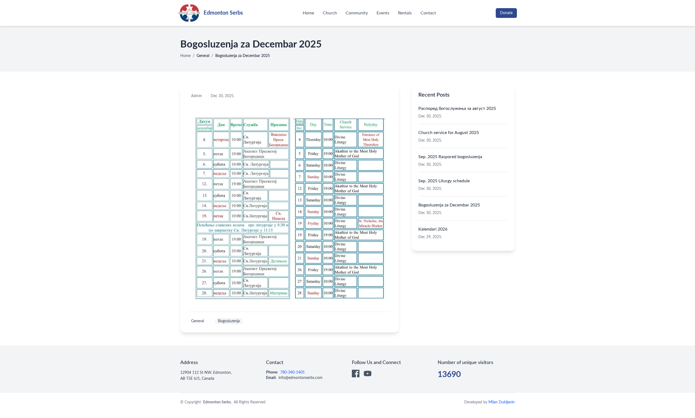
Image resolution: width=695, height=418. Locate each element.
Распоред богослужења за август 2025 (457, 108)
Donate (506, 13)
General (203, 56)
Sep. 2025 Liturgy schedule (444, 181)
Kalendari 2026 (432, 229)
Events (383, 13)
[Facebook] (355, 373)
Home (308, 13)
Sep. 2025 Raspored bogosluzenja (450, 157)
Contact (428, 13)
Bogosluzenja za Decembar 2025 (449, 205)
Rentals (405, 13)
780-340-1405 (292, 372)
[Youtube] (367, 373)
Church (330, 13)
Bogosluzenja (229, 321)
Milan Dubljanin (501, 402)
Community (357, 13)
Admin (196, 96)
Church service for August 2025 (448, 132)
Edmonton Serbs (223, 13)
